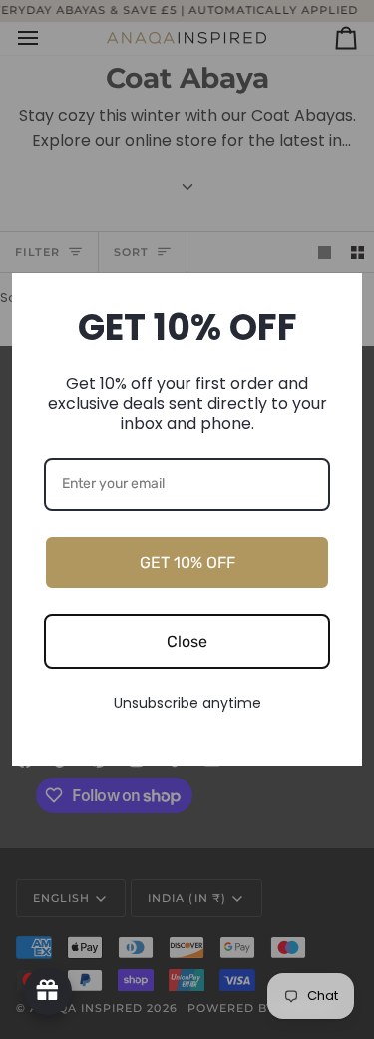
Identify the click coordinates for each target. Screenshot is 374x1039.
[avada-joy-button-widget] (48, 991)
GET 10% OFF (187, 562)
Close (187, 641)
